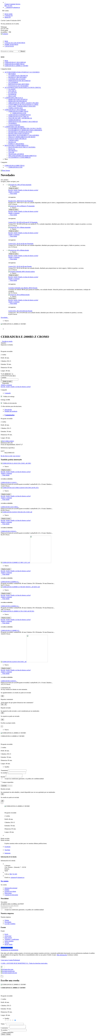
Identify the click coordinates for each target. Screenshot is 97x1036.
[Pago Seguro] (5, 170)
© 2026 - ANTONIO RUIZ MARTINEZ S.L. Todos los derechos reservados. (24, 963)
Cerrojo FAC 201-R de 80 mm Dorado (20, 266)
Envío (6, 934)
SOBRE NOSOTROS (11, 44)
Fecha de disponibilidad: (8, 444)
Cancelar (4, 785)
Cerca (3, 1034)
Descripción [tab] (8, 409)
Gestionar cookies (72, 955)
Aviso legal (8, 936)
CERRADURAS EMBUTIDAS (14, 165)
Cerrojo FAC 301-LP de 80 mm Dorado (20, 311)
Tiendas (7, 943)
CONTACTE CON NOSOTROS (15, 43)
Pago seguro (8, 937)
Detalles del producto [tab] (11, 411)
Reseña (3, 777)
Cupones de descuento (11, 895)
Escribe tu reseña (6, 341)
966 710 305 (13, 874)
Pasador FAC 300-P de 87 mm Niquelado (20, 201)
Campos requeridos (7, 1032)
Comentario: (5, 1028)
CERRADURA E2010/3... (9, 531)
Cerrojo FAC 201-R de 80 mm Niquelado (20, 243)
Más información (62, 955)
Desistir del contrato (7, 947)
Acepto (3, 956)
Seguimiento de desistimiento (9, 950)
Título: (3, 1024)
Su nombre (4, 773)
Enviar (10, 785)
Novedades (5, 317)
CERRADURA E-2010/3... (9, 482)
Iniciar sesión (8, 944)
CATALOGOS (9, 46)
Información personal (11, 888)
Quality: (7, 767)
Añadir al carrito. (7, 381)
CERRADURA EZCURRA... (10, 507)
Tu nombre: (5, 1030)
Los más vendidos (10, 923)
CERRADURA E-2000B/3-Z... (10, 630)
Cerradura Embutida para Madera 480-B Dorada (22, 288)
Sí (5, 704)
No (2, 704)
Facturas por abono (10, 891)
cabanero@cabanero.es (17, 877)
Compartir (8, 393)
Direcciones (8, 893)
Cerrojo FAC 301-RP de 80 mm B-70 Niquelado (23, 222)
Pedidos (7, 889)
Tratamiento (5, 770)
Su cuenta (4, 881)
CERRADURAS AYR (15, 167)
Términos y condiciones (12, 939)
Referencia (4, 443)
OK (2, 696)
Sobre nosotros (9, 941)
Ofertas (7, 920)
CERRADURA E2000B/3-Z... (10, 582)
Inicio (6, 41)
